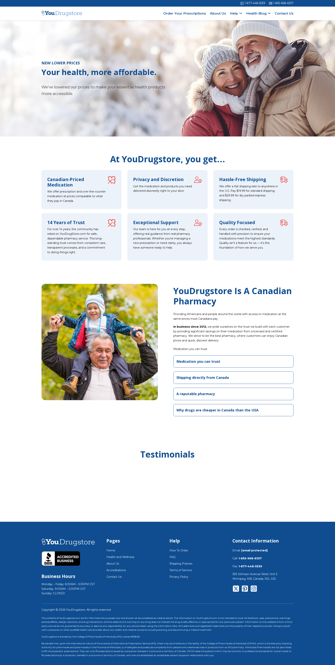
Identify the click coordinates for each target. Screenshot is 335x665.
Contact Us (284, 13)
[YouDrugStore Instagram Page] (253, 589)
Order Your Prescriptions (184, 13)
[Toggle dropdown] (240, 13)
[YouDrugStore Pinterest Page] (244, 589)
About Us (218, 13)
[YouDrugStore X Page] (235, 589)
